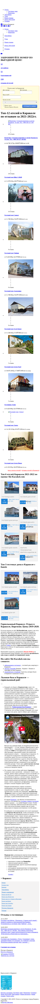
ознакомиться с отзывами (12, 672)
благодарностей (6, 75)
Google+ (10, 874)
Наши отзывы (8, 18)
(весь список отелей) (14, 470)
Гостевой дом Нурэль (28, 587)
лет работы (4, 68)
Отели (6, 9)
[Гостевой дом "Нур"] (14, 603)
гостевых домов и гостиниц (30, 801)
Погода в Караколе (7, 908)
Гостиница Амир (10, 405)
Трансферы (8, 14)
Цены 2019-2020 (9, 19)
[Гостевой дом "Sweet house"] (20, 315)
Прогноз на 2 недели (7, 955)
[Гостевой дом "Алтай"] (14, 578)
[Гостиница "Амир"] (20, 391)
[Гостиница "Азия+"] (14, 488)
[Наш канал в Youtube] (5, 26)
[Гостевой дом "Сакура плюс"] (14, 538)
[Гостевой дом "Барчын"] (14, 512)
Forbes (9, 645)
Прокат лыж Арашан (6, 905)
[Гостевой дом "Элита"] (16, 412)
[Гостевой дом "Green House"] (20, 450)
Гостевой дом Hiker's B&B (13, 177)
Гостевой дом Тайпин (11, 253)
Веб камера (15, 994)
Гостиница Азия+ (8, 497)
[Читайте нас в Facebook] (3, 26)
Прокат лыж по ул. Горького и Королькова (11, 899)
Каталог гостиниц (6, 992)
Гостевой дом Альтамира (12, 291)
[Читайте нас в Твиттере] (2, 26)
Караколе (13, 799)
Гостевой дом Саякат (11, 215)
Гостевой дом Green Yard (12, 367)
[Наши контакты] (10, 26)
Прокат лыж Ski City (6, 894)
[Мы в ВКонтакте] (7, 26)
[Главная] (1, 24)
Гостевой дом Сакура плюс (9, 549)
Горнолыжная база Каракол (21, 707)
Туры (6, 16)
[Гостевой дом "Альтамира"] (20, 277)
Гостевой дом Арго (27, 522)
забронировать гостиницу (12, 665)
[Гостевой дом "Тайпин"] (20, 239)
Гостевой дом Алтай (27, 497)
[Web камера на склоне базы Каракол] (1, 53)
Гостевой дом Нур (8, 612)
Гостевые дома (12, 31)
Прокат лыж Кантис (6, 901)
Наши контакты (25, 994)
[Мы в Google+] (9, 26)
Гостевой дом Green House (13, 463)
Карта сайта (10, 996)
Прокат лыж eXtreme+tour (8, 896)
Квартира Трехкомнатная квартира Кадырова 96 (28, 550)
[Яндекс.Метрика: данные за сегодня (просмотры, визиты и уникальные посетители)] (7, 1002)
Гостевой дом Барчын (10, 520)
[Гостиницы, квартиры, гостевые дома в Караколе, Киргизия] (11, 6)
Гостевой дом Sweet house (12, 329)
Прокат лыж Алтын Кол (7, 903)
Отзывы (7, 21)
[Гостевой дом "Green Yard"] (20, 353)
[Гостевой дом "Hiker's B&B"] (20, 164)
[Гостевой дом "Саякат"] (20, 201)
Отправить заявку (29, 106)
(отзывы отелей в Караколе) (30, 470)
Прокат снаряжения (8, 892)
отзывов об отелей (7, 83)
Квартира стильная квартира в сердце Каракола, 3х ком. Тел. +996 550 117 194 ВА (21, 138)
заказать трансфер (10, 668)
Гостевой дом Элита (11, 425)
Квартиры (11, 32)
